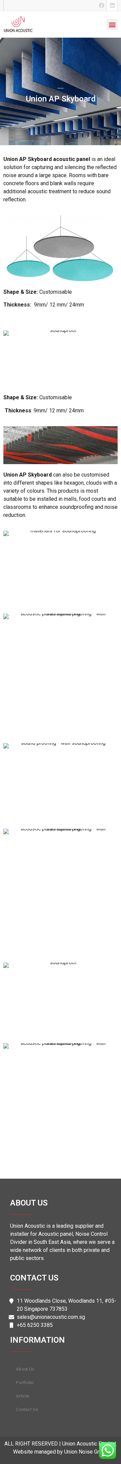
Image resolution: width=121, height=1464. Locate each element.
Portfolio (25, 1382)
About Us (25, 1369)
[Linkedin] (112, 5)
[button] (112, 24)
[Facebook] (101, 5)
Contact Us (27, 1409)
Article (22, 1395)
